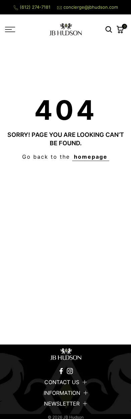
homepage (90, 156)
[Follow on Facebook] (61, 371)
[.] (65, 354)
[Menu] (18, 29)
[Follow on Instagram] (70, 371)
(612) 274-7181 (35, 7)
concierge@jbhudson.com (90, 7)
